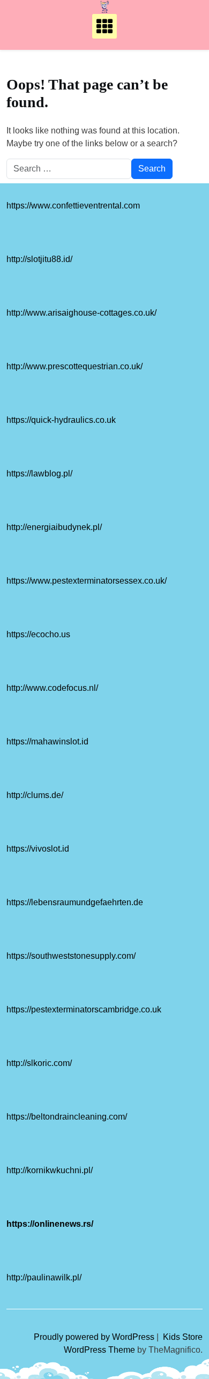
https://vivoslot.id (37, 848)
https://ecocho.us (38, 634)
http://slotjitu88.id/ (39, 259)
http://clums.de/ (34, 795)
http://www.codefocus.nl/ (52, 687)
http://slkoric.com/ (39, 1063)
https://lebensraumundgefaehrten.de (74, 902)
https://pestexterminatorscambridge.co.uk (83, 1009)
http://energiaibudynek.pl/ (54, 527)
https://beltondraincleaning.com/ (66, 1116)
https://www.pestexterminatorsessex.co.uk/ (86, 580)
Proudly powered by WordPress (95, 1336)
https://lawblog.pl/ (39, 473)
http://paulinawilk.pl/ (43, 1277)
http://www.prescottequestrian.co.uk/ (74, 366)
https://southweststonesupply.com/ (71, 955)
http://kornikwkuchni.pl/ (49, 1170)
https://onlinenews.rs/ (49, 1223)
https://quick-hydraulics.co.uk (61, 419)
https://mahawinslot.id (47, 741)
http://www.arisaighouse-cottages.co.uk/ (81, 312)
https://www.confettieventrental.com (73, 205)
